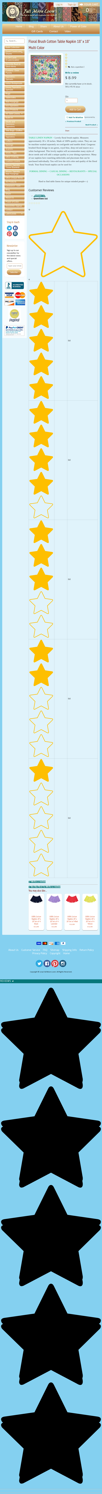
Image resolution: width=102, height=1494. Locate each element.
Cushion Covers (13, 161)
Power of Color (78, 26)
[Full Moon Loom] (32, 15)
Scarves (9, 149)
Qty (66, 97)
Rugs (8, 94)
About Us (58, 26)
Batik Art (9, 118)
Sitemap (54, 950)
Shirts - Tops (11, 153)
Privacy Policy (39, 953)
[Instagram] (15, 233)
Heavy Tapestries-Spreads (14, 88)
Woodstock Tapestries (10, 135)
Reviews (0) (40, 196)
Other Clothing (12, 157)
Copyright (55, 953)
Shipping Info (69, 950)
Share (43, 26)
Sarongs (9, 145)
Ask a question (77, 67)
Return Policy (87, 950)
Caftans (9, 141)
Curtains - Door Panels (12, 71)
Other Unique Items (14, 178)
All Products (11, 182)
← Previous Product (73, 121)
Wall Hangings (12, 102)
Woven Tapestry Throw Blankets (13, 166)
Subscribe (14, 272)
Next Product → (91, 125)
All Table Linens (13, 114)
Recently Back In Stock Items (13, 65)
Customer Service (30, 950)
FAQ (45, 950)
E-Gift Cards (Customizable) (12, 59)
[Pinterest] (9, 233)
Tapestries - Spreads (11, 78)
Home (19, 26)
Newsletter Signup (14, 206)
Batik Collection (13, 47)
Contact (53, 31)
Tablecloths (11, 98)
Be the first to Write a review (45, 887)
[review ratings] (66, 61)
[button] (66, 67)
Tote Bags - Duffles (14, 130)
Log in (59, 5)
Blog (31, 26)
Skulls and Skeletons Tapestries (10, 124)
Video (68, 31)
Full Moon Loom (50, 972)
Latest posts (11, 214)
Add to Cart (75, 109)
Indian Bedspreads (14, 83)
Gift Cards (37, 31)
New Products (12, 110)
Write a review (72, 73)
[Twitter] (9, 228)
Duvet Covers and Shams (14, 52)
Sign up (72, 5)
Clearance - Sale (13, 186)
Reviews (7, 981)
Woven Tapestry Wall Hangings (13, 172)
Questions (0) (41, 199)
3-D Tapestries (12, 106)
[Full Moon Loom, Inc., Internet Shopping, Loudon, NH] (14, 287)
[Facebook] (15, 228)
